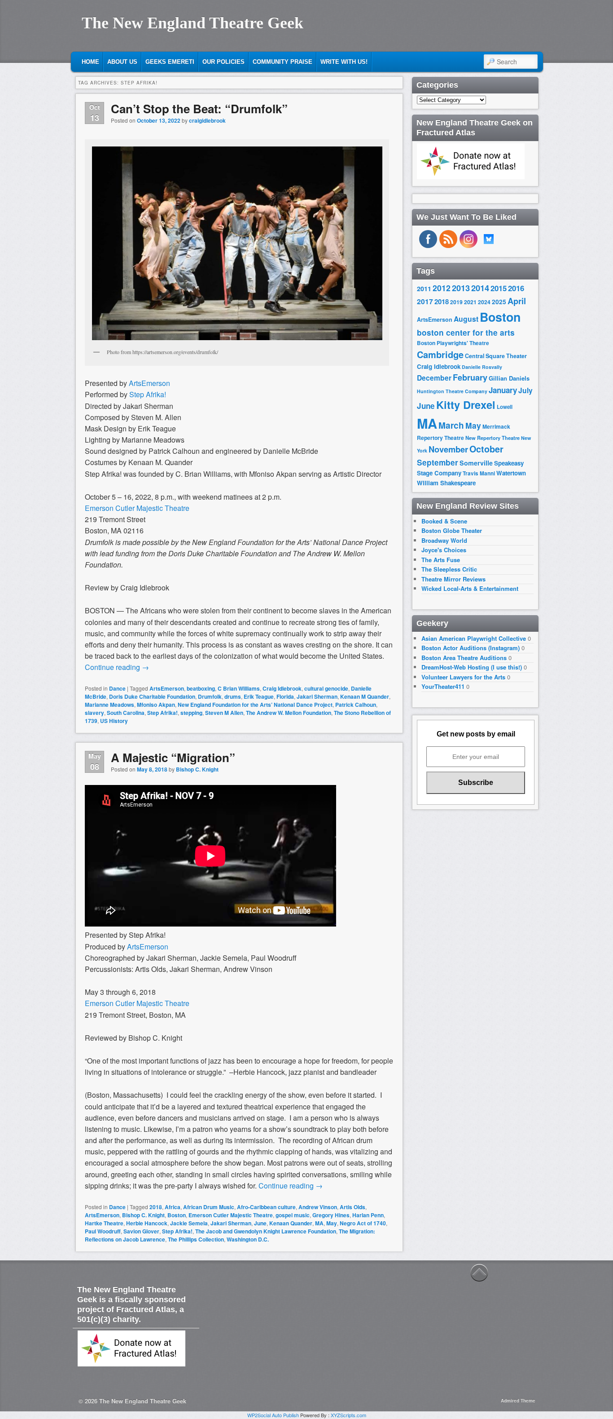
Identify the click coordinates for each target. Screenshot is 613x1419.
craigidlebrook (207, 120)
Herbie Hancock (146, 1223)
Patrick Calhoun (355, 705)
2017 (425, 301)
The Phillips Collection (196, 1239)
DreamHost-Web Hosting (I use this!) (471, 667)
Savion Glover (141, 1231)
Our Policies (223, 61)
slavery (94, 713)
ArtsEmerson (149, 383)
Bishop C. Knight (197, 769)
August (466, 319)
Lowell (504, 407)
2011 (424, 288)
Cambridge (440, 354)
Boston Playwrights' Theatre (453, 343)
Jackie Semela (189, 1223)
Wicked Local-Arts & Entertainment (469, 588)
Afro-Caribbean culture (266, 1207)
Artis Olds (352, 1207)
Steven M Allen (224, 713)
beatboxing (201, 688)
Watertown (511, 473)
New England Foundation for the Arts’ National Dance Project (255, 705)
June (260, 1223)
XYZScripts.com (348, 1415)
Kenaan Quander (290, 1223)
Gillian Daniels (509, 378)
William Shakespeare (446, 483)
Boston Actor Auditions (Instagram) (470, 647)
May (331, 1223)
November (448, 449)
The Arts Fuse (440, 559)
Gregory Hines (331, 1215)
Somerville (476, 462)
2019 (456, 302)
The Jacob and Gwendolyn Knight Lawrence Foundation (265, 1231)
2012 (442, 287)
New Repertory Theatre (492, 437)
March (451, 425)
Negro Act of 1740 (363, 1223)
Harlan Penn (368, 1215)
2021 (470, 302)
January (503, 390)
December (434, 377)
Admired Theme (518, 1400)
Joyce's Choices (443, 549)
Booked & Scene (444, 521)
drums (232, 696)
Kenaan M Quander (364, 696)
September (437, 462)
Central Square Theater (496, 356)
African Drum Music (208, 1207)
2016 (516, 288)
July (525, 390)
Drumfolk (210, 696)
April (517, 301)
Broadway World (444, 540)
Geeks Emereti (169, 61)
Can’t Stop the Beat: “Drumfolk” (199, 108)
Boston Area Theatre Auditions (464, 657)
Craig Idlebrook (282, 688)
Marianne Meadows (109, 705)
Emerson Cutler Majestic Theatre (137, 508)
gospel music (293, 1215)
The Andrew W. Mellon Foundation (288, 713)
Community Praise (282, 61)
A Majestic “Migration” (173, 757)
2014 (480, 288)
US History (114, 721)
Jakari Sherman (317, 696)
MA (319, 1223)
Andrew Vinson (317, 1207)
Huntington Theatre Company (452, 391)
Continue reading (117, 667)
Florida (285, 696)
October (486, 449)
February (470, 377)
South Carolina (125, 713)
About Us (122, 61)
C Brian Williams (239, 688)
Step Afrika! (147, 394)
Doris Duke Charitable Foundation (152, 696)
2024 (484, 302)
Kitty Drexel (465, 404)
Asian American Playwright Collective (473, 638)
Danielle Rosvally (482, 367)
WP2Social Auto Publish (273, 1415)
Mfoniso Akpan (156, 705)
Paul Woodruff (103, 1231)
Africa (172, 1207)
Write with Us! (344, 61)
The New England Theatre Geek (192, 23)
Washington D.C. (248, 1239)
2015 (498, 288)
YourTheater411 (442, 686)
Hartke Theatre (104, 1223)
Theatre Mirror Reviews (453, 579)
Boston (176, 1215)
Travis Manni (479, 473)
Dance (117, 688)
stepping (191, 713)
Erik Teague (259, 696)
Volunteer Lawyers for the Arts (463, 677)
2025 (499, 301)
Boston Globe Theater (451, 530)
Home (90, 61)
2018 (155, 1207)
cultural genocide (326, 688)
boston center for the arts (466, 332)
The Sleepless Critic (449, 569)
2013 (461, 288)
